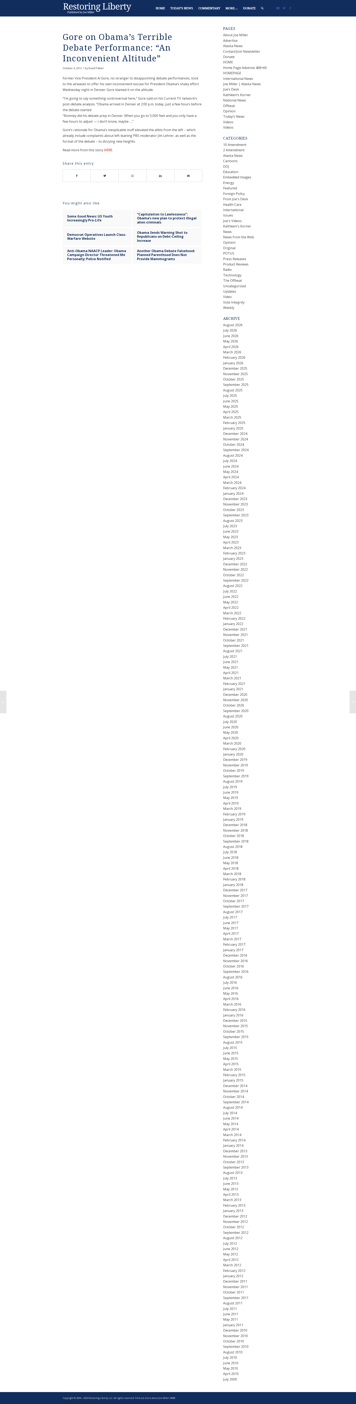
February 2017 (234, 944)
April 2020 (231, 738)
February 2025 (234, 422)
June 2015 (230, 1053)
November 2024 (235, 439)
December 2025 (235, 368)
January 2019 (233, 819)
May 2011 (230, 1319)
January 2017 (233, 950)
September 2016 (235, 971)
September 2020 (235, 711)
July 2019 (230, 787)
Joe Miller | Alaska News (242, 84)
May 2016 (230, 993)
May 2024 (230, 471)
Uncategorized (234, 286)
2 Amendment (234, 150)
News (227, 231)
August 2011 (232, 1303)
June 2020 (230, 727)
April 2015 (231, 1064)
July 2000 (230, 1379)
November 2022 (235, 569)
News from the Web (238, 237)
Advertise (230, 40)
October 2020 (233, 705)
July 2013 (230, 1178)
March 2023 (232, 548)
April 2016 (231, 999)
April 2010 (231, 1373)
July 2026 (230, 330)
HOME (228, 62)
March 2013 (232, 1200)
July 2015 (230, 1047)
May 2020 (230, 732)
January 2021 (233, 689)
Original (229, 248)
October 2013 (233, 1162)
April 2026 (231, 347)
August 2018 (232, 846)
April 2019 (231, 803)
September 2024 (235, 450)
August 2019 (232, 781)
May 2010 (230, 1368)
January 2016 (233, 1015)
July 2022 (230, 591)
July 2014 (230, 1113)
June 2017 (230, 923)
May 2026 (230, 341)
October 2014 (233, 1096)
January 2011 (233, 1325)
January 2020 (233, 754)
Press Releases (234, 259)
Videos (228, 122)
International (233, 210)
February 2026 (234, 357)
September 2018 (235, 841)
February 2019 (234, 814)
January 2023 (233, 558)
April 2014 (231, 1129)
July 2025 (230, 395)
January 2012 (233, 1276)
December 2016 (235, 955)
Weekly (228, 307)
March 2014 (232, 1135)
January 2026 (233, 363)
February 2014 (234, 1140)
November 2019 (235, 765)
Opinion (229, 111)
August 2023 (232, 520)
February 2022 (234, 618)
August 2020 (232, 716)
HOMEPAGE (232, 73)
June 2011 (230, 1314)
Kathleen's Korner (237, 226)
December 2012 (235, 1216)
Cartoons (230, 161)
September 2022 (235, 580)
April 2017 (231, 933)
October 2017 (233, 901)
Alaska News (233, 46)
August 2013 (232, 1172)
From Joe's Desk (235, 199)
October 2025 (233, 379)
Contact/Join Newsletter (241, 51)
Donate (229, 57)
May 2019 (230, 797)
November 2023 (235, 504)
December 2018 (235, 825)
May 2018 (230, 863)
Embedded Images (237, 177)
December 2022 (235, 564)
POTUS (228, 253)
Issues (228, 215)
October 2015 (233, 1031)
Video (227, 297)
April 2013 (231, 1194)
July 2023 (230, 526)
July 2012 (230, 1243)
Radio (227, 269)
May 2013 (230, 1189)
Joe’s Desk (231, 89)
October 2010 (233, 1341)
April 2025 (231, 412)
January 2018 (233, 884)
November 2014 (235, 1091)
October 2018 (233, 836)
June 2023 (230, 531)
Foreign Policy (234, 193)
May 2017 (230, 928)
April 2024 (231, 477)
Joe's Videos (232, 221)
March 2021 (232, 678)
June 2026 (230, 336)
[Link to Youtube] (278, 8)
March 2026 (232, 352)
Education (230, 172)
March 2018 (232, 874)
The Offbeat (232, 280)
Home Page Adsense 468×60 (245, 67)
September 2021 (235, 645)
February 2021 (234, 683)
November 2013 (235, 1156)
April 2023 (231, 542)
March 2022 (232, 613)
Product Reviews (235, 264)
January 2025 (233, 428)
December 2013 (235, 1151)
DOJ (226, 166)
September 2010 (235, 1346)
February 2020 (234, 749)
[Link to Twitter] (284, 8)
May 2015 (230, 1058)
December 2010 (235, 1330)
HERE (108, 150)
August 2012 (232, 1238)
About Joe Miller (235, 35)
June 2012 (230, 1249)
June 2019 (230, 792)
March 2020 (232, 743)
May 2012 (230, 1254)
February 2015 (234, 1075)
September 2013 (235, 1167)
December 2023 (235, 499)
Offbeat (229, 106)
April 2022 (231, 607)
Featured (230, 188)
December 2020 (235, 694)
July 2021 (230, 656)
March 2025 (232, 417)
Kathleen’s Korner (237, 95)
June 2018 (230, 857)
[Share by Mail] (188, 176)
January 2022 (233, 624)
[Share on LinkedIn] (160, 176)
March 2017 (232, 939)
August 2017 (232, 912)
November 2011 (235, 1287)
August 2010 (232, 1352)
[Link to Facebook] (290, 8)
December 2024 (235, 433)
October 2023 (233, 510)
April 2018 (231, 868)
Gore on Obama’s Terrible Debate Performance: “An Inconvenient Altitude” (117, 47)
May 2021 (230, 667)
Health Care (232, 204)
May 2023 (230, 537)
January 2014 (233, 1145)
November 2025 (235, 374)
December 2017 (235, 890)
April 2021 (231, 673)
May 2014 (230, 1124)
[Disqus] (138, 334)
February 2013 (234, 1205)
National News (234, 100)
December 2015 (235, 1020)
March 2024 (232, 482)
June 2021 (230, 662)
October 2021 (233, 640)
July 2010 (230, 1357)
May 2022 (230, 602)
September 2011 (235, 1298)
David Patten (96, 68)
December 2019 (235, 759)
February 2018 (234, 879)
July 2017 (230, 917)
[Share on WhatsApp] (132, 176)
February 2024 (234, 488)
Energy (228, 182)
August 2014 (232, 1107)
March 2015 (232, 1069)
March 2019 (232, 808)
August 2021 (232, 651)
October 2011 (233, 1292)
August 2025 (232, 390)
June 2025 (230, 401)
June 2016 (230, 988)
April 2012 (231, 1259)
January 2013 (233, 1210)
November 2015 (235, 1026)
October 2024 (233, 444)
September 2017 (235, 906)
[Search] (262, 8)
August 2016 (232, 977)
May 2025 (230, 406)
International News (238, 78)
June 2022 (230, 596)
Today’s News (234, 116)
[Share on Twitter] (104, 176)
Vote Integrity (234, 302)
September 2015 (235, 1037)
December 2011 (235, 1281)
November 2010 (235, 1336)
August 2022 (232, 585)
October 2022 (233, 575)
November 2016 (235, 961)
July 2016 (230, 982)
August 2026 (232, 325)
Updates (229, 291)
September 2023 (235, 515)
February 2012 (234, 1270)
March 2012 (232, 1265)
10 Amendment (234, 144)
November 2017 (235, 895)
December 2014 (235, 1086)
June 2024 (230, 466)
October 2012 (233, 1227)
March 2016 (232, 1004)
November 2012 (235, 1221)
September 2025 (235, 384)
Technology (232, 275)
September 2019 (235, 776)
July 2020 (230, 721)
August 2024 (232, 455)
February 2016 (234, 1009)
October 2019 (233, 770)
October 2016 (233, 966)
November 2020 (235, 700)
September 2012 (235, 1232)
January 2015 (233, 1080)
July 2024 (230, 461)
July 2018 (230, 852)
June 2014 (230, 1118)
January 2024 (233, 493)
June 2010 (230, 1363)
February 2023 (234, 553)
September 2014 (235, 1102)
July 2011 (230, 1308)
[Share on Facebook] (76, 176)
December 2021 (235, 629)
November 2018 (235, 830)
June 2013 (230, 1183)
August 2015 (232, 1042)
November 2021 (235, 634)
